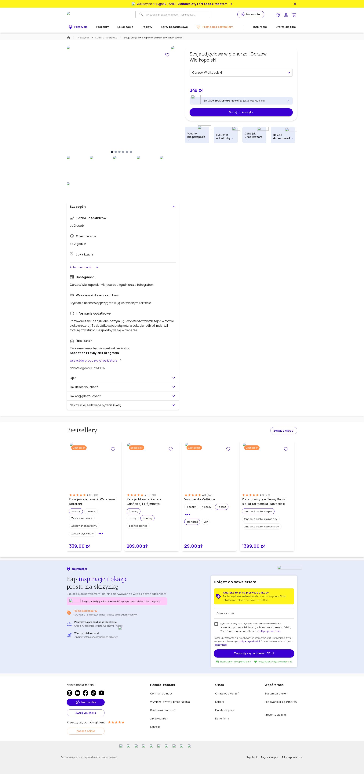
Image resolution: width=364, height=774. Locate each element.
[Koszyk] (294, 14)
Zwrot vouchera (85, 713)
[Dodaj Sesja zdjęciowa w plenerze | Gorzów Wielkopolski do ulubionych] (167, 55)
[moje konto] (286, 14)
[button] (76, 511)
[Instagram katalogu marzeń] (69, 693)
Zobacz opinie (85, 731)
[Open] (288, 72)
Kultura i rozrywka (106, 37)
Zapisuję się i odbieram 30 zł (254, 653)
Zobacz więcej (283, 431)
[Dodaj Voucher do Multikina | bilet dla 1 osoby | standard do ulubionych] (228, 449)
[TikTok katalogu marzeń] (93, 693)
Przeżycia (83, 37)
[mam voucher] (243, 14)
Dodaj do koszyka (241, 112)
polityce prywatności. (249, 641)
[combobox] (238, 72)
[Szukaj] (141, 14)
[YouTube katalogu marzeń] (101, 693)
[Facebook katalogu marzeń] (85, 693)
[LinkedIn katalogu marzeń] (77, 693)
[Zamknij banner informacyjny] (295, 4)
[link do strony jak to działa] (278, 14)
